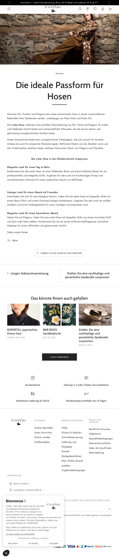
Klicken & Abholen (71, 432)
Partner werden (42, 437)
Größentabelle (42, 442)
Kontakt (65, 451)
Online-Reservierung (72, 437)
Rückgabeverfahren (72, 456)
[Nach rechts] (109, 2)
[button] (80, 9)
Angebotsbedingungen (73, 470)
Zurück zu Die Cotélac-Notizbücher (61, 253)
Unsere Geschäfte (44, 427)
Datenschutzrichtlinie (100, 443)
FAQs (64, 427)
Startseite (59, 73)
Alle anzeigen (59, 357)
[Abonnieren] (110, 509)
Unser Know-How (43, 432)
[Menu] (9, 9)
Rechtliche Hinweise (99, 429)
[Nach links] (9, 2)
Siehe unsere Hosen (18, 232)
